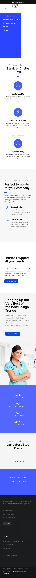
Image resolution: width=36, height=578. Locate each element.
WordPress (6, 574)
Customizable (18, 94)
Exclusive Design (18, 152)
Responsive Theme (18, 120)
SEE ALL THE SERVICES (18, 135)
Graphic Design (17, 207)
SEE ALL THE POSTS (18, 461)
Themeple (14, 571)
